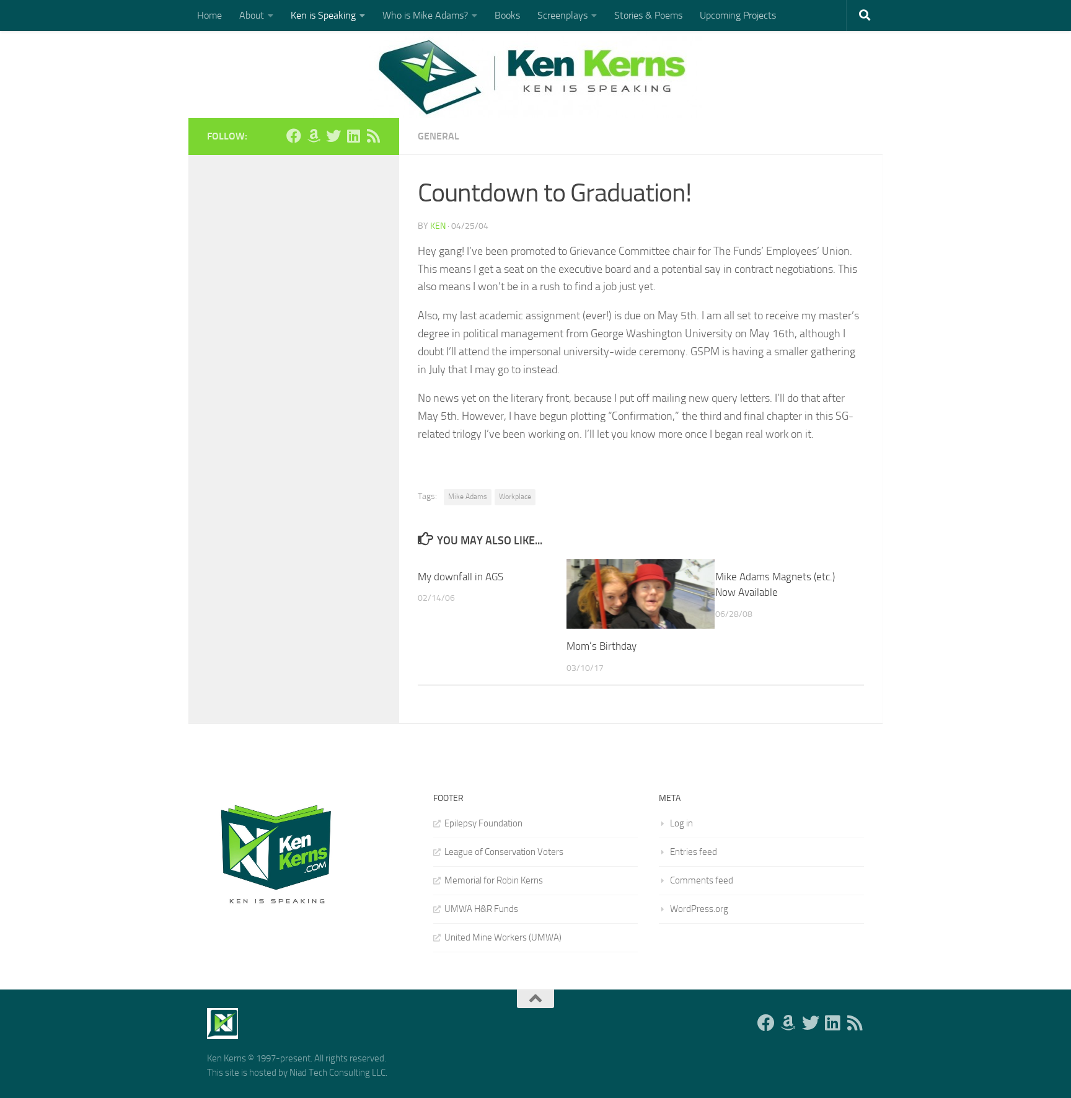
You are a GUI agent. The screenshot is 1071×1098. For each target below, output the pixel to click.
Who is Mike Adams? (425, 15)
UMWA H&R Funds (481, 908)
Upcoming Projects (738, 15)
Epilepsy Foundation (483, 823)
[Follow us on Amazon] (313, 135)
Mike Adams (467, 496)
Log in (681, 823)
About (251, 15)
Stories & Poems (648, 15)
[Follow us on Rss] (373, 135)
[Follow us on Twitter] (333, 135)
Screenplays (562, 15)
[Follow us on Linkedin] (353, 135)
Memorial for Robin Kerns (493, 880)
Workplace (515, 496)
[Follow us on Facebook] (293, 135)
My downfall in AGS (460, 576)
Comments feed (701, 880)
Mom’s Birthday (601, 646)
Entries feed (693, 851)
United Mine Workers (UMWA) (503, 937)
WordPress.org (699, 908)
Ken (438, 226)
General (438, 136)
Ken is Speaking (323, 15)
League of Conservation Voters (503, 851)
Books (507, 15)
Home (209, 15)
